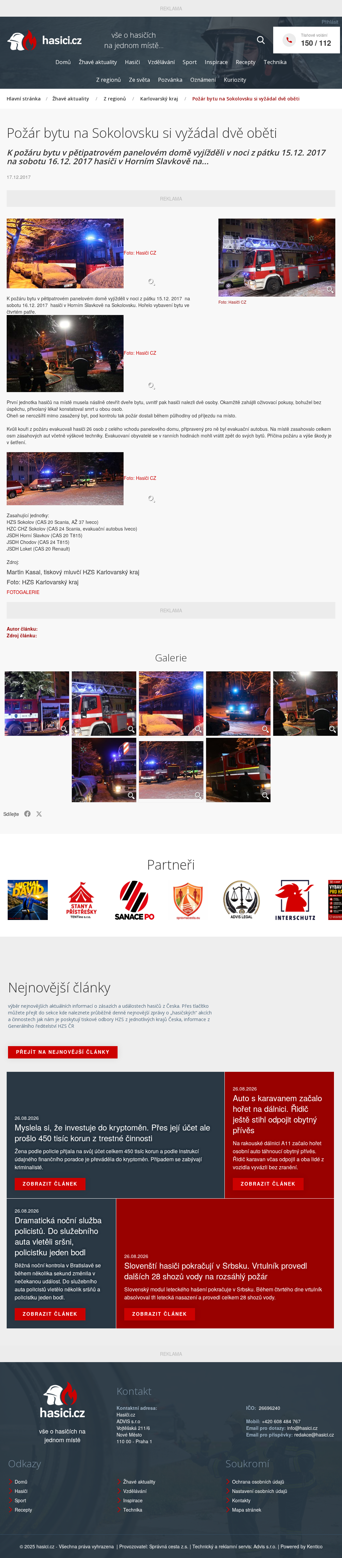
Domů (63, 62)
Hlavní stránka (24, 98)
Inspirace (216, 62)
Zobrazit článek (50, 1183)
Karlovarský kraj (159, 98)
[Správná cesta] (160, 900)
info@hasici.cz (302, 1428)
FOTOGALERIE (23, 592)
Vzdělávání (161, 62)
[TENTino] (53, 900)
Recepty (245, 62)
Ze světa (139, 79)
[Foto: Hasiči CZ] (276, 257)
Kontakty (241, 1500)
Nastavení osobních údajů (259, 1491)
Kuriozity (235, 79)
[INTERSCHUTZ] (267, 900)
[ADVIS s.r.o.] (213, 900)
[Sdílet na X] (39, 814)
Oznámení (203, 79)
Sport (190, 62)
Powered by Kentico (302, 1546)
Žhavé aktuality (98, 62)
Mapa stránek (246, 1509)
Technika (275, 62)
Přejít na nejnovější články (63, 1051)
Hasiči (132, 62)
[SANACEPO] (107, 900)
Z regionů (108, 79)
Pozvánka (170, 79)
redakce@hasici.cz (314, 1434)
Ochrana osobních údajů (258, 1481)
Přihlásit (330, 21)
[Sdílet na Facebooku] (27, 814)
